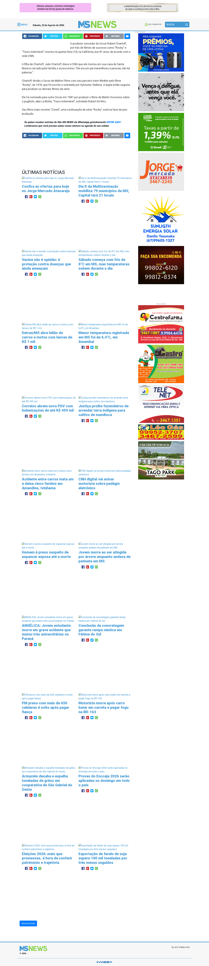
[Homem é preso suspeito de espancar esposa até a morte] (49, 545)
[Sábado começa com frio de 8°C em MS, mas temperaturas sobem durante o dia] (105, 253)
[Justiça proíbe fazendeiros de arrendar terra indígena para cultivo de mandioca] (105, 399)
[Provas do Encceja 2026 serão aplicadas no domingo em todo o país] (105, 769)
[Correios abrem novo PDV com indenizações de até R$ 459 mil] (49, 399)
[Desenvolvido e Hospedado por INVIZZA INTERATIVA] (104, 962)
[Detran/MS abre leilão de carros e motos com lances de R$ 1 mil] (49, 326)
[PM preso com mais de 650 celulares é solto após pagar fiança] (49, 696)
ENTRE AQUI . (114, 122)
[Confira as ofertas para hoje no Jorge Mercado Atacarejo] (49, 179)
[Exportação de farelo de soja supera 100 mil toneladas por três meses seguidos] (105, 847)
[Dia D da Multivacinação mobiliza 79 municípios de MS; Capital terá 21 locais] (105, 179)
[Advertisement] (76, 226)
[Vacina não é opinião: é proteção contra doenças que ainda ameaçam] (49, 253)
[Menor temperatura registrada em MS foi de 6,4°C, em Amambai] (105, 326)
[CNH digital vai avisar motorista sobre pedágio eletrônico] (105, 472)
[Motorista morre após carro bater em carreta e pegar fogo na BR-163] (105, 696)
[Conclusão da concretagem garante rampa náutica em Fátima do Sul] (105, 618)
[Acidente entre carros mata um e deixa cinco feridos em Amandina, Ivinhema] (49, 472)
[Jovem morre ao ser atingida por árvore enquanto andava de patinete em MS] (105, 545)
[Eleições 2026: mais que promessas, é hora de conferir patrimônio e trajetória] (49, 847)
